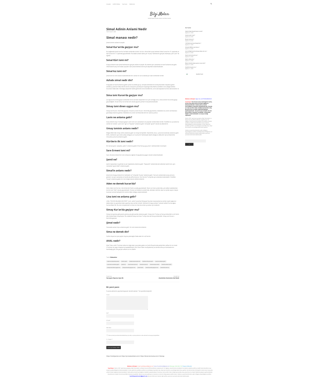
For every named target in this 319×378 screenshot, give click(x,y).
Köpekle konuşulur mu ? (190, 67)
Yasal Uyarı (124, 4)
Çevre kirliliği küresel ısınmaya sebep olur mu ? (196, 51)
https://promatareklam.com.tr (131, 356)
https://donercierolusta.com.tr (149, 356)
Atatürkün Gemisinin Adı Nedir (169, 278)
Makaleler (113, 257)
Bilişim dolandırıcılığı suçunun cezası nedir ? (195, 63)
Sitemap (161, 356)
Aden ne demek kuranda (113, 261)
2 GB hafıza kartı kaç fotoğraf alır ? (193, 43)
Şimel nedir (140, 267)
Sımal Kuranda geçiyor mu (152, 267)
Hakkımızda (132, 4)
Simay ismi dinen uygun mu (113, 267)
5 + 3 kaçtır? (109, 339)
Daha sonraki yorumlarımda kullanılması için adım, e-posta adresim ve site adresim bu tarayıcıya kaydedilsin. (134, 335)
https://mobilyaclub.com (113, 356)
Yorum (107, 294)
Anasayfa (108, 4)
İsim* (107, 313)
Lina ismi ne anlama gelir (113, 264)
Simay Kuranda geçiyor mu (129, 267)
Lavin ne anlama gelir (160, 261)
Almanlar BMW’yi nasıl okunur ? (192, 47)
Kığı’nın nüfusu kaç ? (189, 59)
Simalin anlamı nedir (166, 264)
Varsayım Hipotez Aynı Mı (114, 278)
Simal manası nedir (154, 264)
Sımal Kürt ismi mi (165, 267)
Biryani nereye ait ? (189, 39)
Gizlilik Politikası (116, 4)
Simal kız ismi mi (144, 264)
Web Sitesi (108, 327)
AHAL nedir (124, 261)
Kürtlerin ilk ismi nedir (148, 261)
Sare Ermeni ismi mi (132, 264)
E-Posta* (108, 320)
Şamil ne (124, 264)
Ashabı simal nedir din (135, 261)
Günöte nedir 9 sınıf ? (190, 35)
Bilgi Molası (159, 14)
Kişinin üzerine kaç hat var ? (191, 55)
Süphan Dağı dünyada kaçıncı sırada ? (194, 31)
